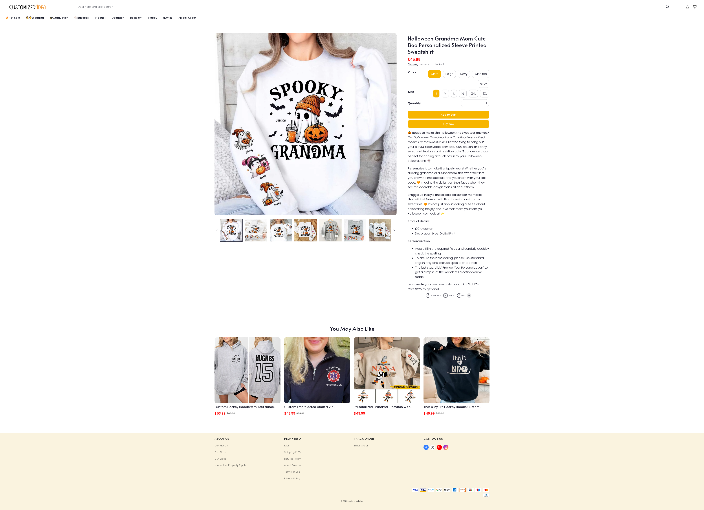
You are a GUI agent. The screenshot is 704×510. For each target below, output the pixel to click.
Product (100, 18)
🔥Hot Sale (13, 18)
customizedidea (355, 501)
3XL (485, 93)
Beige (449, 74)
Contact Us (221, 445)
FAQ (286, 445)
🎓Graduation (59, 18)
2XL (473, 93)
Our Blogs (220, 459)
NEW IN (167, 18)
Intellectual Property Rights (230, 465)
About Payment (293, 465)
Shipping (413, 64)
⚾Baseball (81, 18)
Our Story (220, 452)
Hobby (152, 18)
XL (462, 93)
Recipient (136, 18)
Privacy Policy (292, 478)
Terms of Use (292, 472)
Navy (463, 74)
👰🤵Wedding (35, 18)
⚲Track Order (187, 18)
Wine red (480, 74)
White (434, 74)
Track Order (361, 445)
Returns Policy (292, 459)
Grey (483, 84)
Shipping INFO (292, 452)
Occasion (117, 18)
